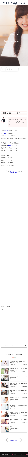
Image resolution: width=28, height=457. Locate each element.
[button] (24, 2)
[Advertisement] (14, 89)
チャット (10, 145)
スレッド (6, 130)
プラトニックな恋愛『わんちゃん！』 (14, 3)
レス (5, 133)
